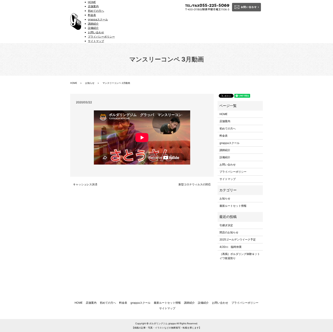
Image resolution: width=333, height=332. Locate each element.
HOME (92, 2)
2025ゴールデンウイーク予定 (237, 239)
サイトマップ (96, 41)
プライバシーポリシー (101, 36)
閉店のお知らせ (228, 232)
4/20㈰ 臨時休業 (230, 246)
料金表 (92, 15)
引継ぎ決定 (226, 225)
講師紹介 (93, 23)
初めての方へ (96, 10)
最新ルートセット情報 (232, 205)
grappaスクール (98, 19)
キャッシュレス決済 (86, 184)
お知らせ (89, 83)
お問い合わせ (96, 32)
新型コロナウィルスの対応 (194, 184)
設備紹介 (93, 27)
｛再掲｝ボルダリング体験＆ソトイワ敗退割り (239, 256)
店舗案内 (93, 6)
